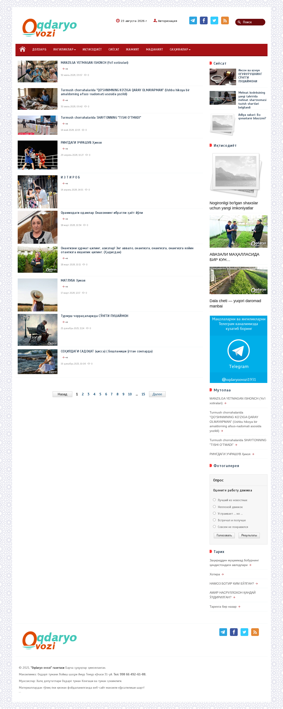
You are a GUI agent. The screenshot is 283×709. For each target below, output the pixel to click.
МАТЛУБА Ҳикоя (73, 280)
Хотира (215, 574)
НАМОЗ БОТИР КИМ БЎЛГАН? (232, 583)
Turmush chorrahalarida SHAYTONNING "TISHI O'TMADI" (101, 118)
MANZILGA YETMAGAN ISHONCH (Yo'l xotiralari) (94, 63)
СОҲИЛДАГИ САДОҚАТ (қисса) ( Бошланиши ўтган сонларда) (107, 351)
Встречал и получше (231, 520)
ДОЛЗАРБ (39, 49)
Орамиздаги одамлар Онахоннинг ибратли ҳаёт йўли (102, 213)
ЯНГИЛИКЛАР (63, 49)
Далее (157, 394)
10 (130, 394)
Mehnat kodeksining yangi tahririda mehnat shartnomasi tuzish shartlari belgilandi (252, 100)
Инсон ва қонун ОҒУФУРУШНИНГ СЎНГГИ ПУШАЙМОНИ (250, 75)
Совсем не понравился (232, 527)
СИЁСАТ (114, 49)
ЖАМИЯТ (132, 49)
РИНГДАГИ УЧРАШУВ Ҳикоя (81, 143)
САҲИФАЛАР (179, 49)
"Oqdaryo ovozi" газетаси (47, 668)
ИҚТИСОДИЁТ (92, 49)
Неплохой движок (230, 507)
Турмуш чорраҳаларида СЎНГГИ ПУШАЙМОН (94, 316)
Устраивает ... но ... (230, 514)
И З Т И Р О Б (70, 177)
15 (143, 394)
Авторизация (167, 21)
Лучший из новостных (232, 500)
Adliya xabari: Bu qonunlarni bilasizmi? (252, 116)
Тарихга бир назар (223, 606)
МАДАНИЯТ (154, 49)
